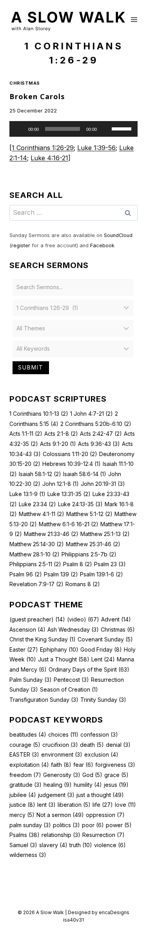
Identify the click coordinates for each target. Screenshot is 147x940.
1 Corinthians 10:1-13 (38, 413)
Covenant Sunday (105, 639)
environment (61, 754)
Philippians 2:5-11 (35, 564)
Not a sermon (60, 814)
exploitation (29, 764)
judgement (56, 794)
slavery (53, 845)
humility (88, 784)
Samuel (23, 845)
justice (22, 804)
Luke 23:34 (37, 504)
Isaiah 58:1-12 (40, 474)
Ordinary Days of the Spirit (89, 669)
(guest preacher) (37, 619)
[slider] (123, 128)
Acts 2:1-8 (61, 433)
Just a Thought (63, 659)
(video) (83, 619)
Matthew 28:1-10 (34, 554)
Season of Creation (69, 689)
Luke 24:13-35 (80, 504)
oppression (105, 814)
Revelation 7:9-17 (36, 584)
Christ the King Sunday (42, 639)
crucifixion (60, 744)
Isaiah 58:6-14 (84, 474)
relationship (61, 834)
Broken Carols (37, 96)
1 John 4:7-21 (91, 413)
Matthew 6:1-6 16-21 (68, 524)
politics (66, 825)
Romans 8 (82, 584)
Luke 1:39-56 (96, 148)
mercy (21, 814)
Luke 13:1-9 (27, 494)
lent (46, 804)
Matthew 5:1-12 (89, 514)
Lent (103, 659)
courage (24, 744)
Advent (116, 619)
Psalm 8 (77, 564)
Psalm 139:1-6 (101, 574)
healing (58, 784)
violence (110, 845)
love (125, 804)
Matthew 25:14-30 (36, 544)
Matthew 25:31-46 (93, 544)
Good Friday (101, 649)
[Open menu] (134, 19)
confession (99, 734)
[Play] (20, 129)
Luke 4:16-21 (49, 158)
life (103, 804)
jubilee (22, 794)
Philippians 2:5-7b (89, 554)
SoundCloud (118, 235)
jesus (116, 784)
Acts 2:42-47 (101, 433)
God (92, 775)
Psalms (24, 834)
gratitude (25, 784)
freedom (25, 775)
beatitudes (27, 734)
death (92, 744)
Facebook (102, 245)
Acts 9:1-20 (58, 443)
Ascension (27, 629)
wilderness (27, 854)
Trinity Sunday (103, 699)
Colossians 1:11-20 (70, 454)
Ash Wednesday (73, 629)
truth (80, 845)
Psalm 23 (110, 564)
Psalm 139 (61, 574)
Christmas (24, 83)
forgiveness (115, 764)
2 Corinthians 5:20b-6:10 (95, 423)
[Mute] (105, 129)
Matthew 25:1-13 (105, 534)
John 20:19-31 (103, 483)
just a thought (100, 794)
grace (116, 775)
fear (83, 764)
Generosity (61, 775)
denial (118, 744)
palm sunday (30, 825)
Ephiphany (59, 649)
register (20, 245)
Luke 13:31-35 (69, 494)
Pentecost (71, 679)
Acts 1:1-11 (25, 433)
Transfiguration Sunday (43, 699)
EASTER (24, 754)
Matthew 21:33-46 (51, 534)
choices (63, 734)
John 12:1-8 (60, 483)
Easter (23, 649)
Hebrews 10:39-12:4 (71, 463)
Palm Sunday (30, 679)
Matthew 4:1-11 (41, 514)
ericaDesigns (114, 912)
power (119, 825)
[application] (73, 129)
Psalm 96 (25, 574)
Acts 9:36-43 (99, 443)
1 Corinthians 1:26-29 (43, 148)
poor (93, 825)
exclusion (101, 754)
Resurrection (103, 834)
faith (61, 764)
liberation (74, 804)
